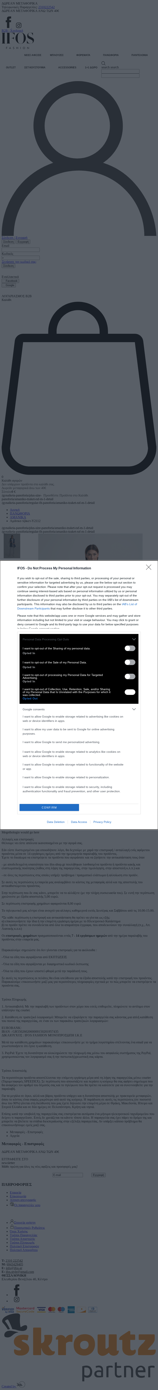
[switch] (130, 648)
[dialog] (79, 695)
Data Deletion (56, 822)
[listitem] (79, 639)
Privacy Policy (102, 822)
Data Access (79, 822)
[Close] (150, 568)
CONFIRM (49, 807)
